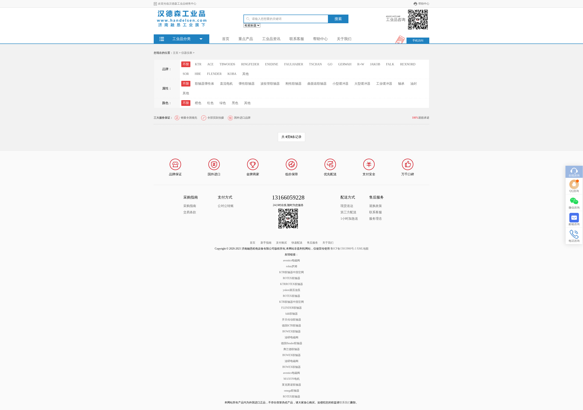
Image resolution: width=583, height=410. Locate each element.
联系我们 (344, 402)
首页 (225, 39)
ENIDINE (271, 64)
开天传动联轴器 (291, 319)
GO (330, 64)
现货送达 (346, 206)
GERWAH (344, 64)
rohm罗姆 (291, 266)
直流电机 (226, 83)
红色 (210, 103)
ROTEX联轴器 (291, 278)
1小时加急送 (349, 218)
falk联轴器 (291, 313)
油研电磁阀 (291, 337)
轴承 (401, 83)
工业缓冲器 (384, 83)
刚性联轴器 (294, 83)
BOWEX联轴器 (291, 331)
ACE (210, 64)
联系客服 (296, 39)
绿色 (223, 103)
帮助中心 (423, 3)
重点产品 (245, 39)
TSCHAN (315, 64)
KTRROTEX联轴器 (291, 284)
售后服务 (312, 242)
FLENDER (214, 74)
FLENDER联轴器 (291, 307)
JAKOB (375, 64)
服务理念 (375, 218)
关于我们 (344, 39)
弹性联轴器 (247, 83)
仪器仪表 (186, 52)
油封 (413, 83)
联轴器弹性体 (204, 83)
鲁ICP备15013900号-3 (343, 248)
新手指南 (266, 242)
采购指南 (189, 206)
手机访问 (417, 40)
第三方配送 (348, 212)
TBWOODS (227, 64)
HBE (198, 74)
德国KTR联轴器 (291, 325)
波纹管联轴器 (270, 83)
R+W (360, 64)
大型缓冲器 (362, 83)
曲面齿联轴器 (317, 83)
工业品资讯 (271, 39)
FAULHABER (293, 64)
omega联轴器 (291, 390)
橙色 (198, 103)
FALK (390, 64)
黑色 (235, 103)
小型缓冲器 (340, 83)
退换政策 (375, 206)
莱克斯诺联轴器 (291, 384)
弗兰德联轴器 (291, 349)
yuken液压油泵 (291, 290)
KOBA (232, 74)
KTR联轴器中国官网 (291, 272)
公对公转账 (226, 206)
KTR (198, 64)
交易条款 (189, 212)
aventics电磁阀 (291, 260)
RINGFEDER (250, 64)
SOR (186, 74)
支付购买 (281, 242)
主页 (175, 52)
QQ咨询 (574, 191)
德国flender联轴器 (291, 343)
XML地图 (362, 248)
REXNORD (407, 64)
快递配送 (297, 242)
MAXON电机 (292, 378)
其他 (245, 74)
